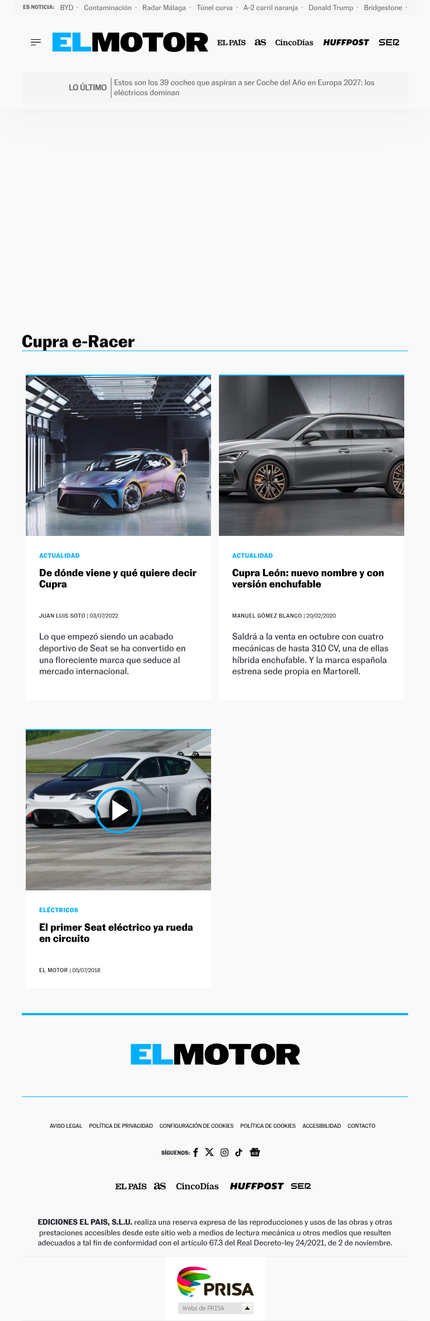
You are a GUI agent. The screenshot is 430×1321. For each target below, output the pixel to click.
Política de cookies (268, 1126)
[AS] (261, 43)
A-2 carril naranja (272, 7)
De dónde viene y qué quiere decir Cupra (118, 578)
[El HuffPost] (346, 43)
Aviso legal (66, 1126)
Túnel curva (216, 7)
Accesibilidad (321, 1126)
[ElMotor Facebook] (195, 1153)
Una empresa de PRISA (215, 1281)
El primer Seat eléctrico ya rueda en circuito (116, 933)
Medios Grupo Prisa (215, 1308)
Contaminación (108, 7)
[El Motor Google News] (254, 1153)
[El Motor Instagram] (224, 1154)
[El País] (231, 43)
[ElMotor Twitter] (209, 1153)
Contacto (361, 1126)
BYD (67, 7)
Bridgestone (384, 7)
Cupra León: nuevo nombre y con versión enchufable (308, 578)
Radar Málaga (165, 7)
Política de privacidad (121, 1126)
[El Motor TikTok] (238, 1154)
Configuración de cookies (196, 1126)
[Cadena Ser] (389, 43)
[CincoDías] (294, 43)
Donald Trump (332, 7)
